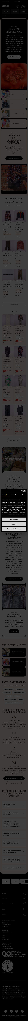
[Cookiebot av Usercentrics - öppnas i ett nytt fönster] (20, 491)
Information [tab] (14, 494)
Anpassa (13, 524)
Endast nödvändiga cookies (14, 528)
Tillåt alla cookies (14, 519)
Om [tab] (23, 494)
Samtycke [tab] (5, 494)
